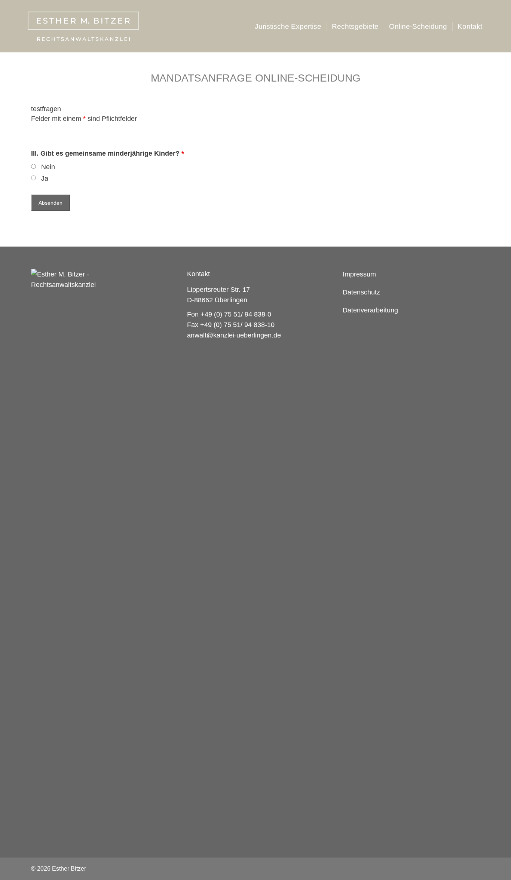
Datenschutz (361, 292)
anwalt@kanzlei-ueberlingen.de (234, 335)
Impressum (359, 274)
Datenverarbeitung (370, 310)
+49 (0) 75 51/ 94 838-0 (236, 314)
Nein (48, 167)
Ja (44, 178)
